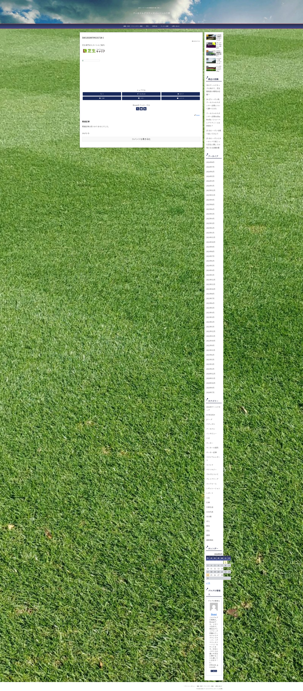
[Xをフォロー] (137, 108)
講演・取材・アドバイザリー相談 (205, 686)
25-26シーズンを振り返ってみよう (213, 132)
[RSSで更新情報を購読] (144, 108)
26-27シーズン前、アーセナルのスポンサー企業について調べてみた (213, 104)
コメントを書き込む (141, 139)
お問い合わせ (218, 686)
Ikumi (214, 614)
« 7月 (208, 583)
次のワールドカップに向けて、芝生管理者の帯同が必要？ (213, 90)
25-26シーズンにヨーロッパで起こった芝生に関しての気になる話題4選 (213, 143)
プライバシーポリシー (189, 686)
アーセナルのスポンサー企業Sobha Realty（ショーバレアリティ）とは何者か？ (213, 119)
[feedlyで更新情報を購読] (141, 108)
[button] (141, 98)
